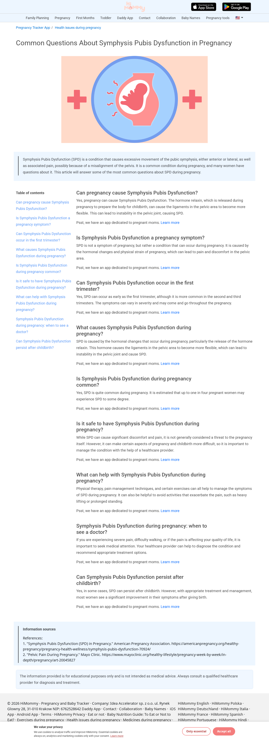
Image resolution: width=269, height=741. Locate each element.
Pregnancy (62, 18)
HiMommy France (193, 714)
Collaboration (166, 18)
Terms (46, 714)
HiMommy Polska (227, 703)
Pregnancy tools (217, 18)
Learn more (170, 222)
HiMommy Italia (234, 708)
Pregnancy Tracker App (33, 27)
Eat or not (96, 714)
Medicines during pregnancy (147, 719)
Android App (27, 714)
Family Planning (37, 18)
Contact (144, 18)
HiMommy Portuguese (197, 719)
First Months (85, 18)
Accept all (224, 731)
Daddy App (125, 18)
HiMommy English (193, 703)
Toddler (105, 18)
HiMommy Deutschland (198, 708)
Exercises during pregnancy (40, 719)
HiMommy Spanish (227, 714)
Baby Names (191, 18)
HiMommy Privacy (69, 714)
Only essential (196, 731)
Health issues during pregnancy (78, 27)
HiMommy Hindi (233, 719)
